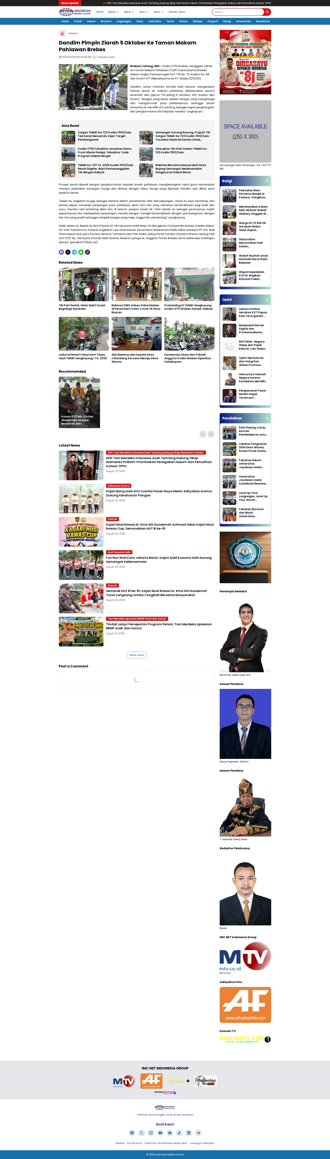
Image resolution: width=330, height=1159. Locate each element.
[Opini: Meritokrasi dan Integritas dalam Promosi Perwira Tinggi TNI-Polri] (229, 363)
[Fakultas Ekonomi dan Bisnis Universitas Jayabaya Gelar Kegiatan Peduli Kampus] (229, 514)
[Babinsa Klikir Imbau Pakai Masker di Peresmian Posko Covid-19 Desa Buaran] (137, 284)
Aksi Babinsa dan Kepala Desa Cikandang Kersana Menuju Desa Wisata (135, 358)
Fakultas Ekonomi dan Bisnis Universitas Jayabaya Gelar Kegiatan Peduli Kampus (251, 513)
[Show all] (267, 181)
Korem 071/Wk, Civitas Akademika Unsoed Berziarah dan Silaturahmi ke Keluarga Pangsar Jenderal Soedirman (78, 420)
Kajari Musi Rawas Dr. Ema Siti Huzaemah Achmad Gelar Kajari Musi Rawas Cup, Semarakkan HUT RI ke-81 (160, 527)
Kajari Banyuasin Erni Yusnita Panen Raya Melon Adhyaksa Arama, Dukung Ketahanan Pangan (263, 3)
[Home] (62, 33)
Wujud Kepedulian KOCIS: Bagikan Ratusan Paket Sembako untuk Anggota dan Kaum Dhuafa (252, 275)
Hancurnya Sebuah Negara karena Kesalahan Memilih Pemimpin (252, 378)
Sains (139, 21)
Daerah (112, 519)
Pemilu (183, 21)
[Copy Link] (87, 252)
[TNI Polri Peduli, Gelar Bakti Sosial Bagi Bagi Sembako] (84, 284)
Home (99, 12)
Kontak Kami (134, 1143)
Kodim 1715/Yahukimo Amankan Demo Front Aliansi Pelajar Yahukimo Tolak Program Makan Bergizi (105, 152)
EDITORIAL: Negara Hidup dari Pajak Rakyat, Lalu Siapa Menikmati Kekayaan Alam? (252, 345)
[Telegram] (74, 252)
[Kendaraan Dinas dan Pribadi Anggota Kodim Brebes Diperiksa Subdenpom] (189, 333)
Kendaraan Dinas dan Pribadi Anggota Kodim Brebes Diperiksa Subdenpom (187, 358)
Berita (112, 12)
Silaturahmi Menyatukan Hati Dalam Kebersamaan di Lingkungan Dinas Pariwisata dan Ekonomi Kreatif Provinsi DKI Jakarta (253, 243)
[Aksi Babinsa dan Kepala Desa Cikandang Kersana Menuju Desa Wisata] (137, 333)
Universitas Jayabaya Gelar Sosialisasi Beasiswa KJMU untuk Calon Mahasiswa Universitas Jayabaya (253, 480)
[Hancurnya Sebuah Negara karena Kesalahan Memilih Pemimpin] (229, 379)
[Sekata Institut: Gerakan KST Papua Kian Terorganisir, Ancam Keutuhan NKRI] (229, 314)
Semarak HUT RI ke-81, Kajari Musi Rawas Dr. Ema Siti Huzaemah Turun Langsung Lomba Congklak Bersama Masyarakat (156, 593)
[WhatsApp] (81, 252)
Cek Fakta (154, 21)
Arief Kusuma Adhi (119, 552)
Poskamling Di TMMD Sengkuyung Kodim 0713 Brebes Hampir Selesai (188, 307)
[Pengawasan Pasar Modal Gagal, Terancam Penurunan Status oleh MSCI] (229, 396)
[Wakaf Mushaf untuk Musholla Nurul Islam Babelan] (229, 261)
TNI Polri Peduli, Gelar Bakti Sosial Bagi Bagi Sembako (82, 307)
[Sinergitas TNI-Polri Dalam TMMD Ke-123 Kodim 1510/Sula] (146, 154)
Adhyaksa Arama (118, 485)
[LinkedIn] (188, 1132)
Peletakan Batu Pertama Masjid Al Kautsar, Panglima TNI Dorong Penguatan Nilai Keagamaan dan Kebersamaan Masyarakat (252, 194)
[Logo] (165, 1107)
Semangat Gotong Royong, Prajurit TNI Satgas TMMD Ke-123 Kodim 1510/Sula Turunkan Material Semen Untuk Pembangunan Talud (183, 136)
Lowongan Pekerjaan (202, 1143)
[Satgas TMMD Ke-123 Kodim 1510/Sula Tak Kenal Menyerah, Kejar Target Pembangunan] (68, 138)
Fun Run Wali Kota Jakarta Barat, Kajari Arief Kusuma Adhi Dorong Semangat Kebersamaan (159, 560)
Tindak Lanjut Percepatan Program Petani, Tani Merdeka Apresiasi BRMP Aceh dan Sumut (159, 626)
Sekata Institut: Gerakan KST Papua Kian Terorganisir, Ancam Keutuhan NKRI (253, 312)
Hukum (91, 21)
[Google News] (169, 1132)
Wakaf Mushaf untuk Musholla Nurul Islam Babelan (253, 259)
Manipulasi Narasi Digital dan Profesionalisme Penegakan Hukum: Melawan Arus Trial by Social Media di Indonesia (252, 329)
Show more (137, 655)
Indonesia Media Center (169, 1154)
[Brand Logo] (124, 1081)
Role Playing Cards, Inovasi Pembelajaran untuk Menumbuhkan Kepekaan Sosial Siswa (253, 431)
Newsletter (263, 21)
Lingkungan (124, 21)
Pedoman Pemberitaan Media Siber (166, 1143)
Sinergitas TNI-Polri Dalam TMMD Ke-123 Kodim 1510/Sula (182, 150)
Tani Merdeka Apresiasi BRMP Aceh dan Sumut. (137, 618)
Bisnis (127, 12)
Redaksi (120, 1143)
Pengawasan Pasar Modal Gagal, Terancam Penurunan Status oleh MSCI (252, 394)
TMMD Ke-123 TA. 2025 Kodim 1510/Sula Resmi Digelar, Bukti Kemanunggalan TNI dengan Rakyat (105, 168)
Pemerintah (243, 21)
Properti (213, 21)
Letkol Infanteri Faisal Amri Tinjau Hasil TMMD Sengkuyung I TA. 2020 (83, 356)
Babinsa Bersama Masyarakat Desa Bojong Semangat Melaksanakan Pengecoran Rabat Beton (181, 168)
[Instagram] (150, 1132)
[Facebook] (61, 252)
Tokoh (170, 21)
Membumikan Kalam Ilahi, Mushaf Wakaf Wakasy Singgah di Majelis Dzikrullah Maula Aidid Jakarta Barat (253, 210)
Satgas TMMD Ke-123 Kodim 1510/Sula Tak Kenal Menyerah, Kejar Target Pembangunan (104, 136)
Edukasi (197, 21)
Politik (78, 21)
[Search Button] (267, 12)
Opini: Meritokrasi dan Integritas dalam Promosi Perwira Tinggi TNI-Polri (252, 361)
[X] (67, 252)
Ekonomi (106, 21)
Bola (142, 12)
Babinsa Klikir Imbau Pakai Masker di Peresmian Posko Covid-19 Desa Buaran (136, 309)
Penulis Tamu (177, 12)
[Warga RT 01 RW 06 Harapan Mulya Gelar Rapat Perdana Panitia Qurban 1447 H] (229, 228)
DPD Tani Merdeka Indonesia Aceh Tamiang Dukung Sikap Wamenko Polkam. (156, 452)
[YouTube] (160, 1132)
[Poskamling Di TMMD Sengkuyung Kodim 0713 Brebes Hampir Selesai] (189, 284)
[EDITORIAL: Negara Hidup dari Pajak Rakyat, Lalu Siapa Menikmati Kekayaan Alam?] (229, 347)
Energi (227, 21)
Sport (157, 12)
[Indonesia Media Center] (75, 12)
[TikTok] (179, 1132)
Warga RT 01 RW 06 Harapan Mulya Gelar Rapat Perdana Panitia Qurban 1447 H (252, 226)
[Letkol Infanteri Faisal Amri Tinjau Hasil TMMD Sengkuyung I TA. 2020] (84, 333)
